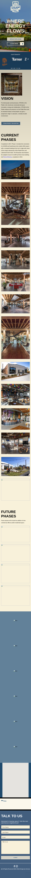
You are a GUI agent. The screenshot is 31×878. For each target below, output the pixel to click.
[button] (12, 775)
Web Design (20, 869)
